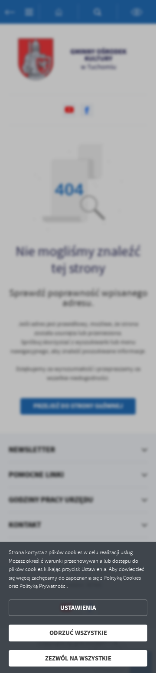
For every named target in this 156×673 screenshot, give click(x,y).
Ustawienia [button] (78, 607)
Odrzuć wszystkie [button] (78, 632)
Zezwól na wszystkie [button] (78, 658)
